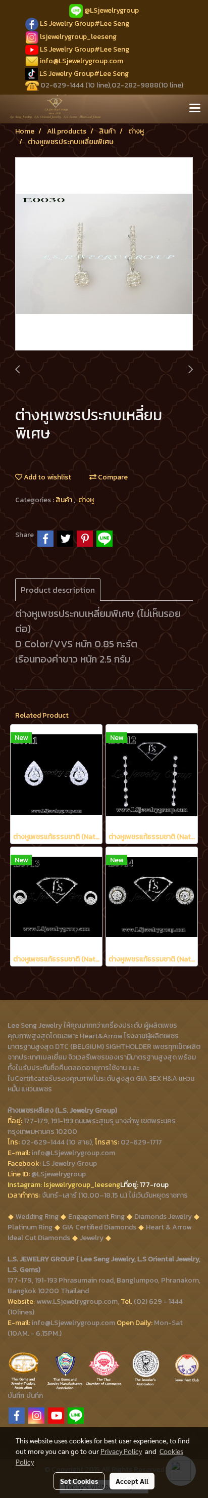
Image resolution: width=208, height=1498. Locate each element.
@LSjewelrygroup (111, 10)
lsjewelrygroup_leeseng (78, 36)
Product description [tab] (58, 590)
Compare (112, 477)
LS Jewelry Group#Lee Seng (84, 23)
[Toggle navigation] (195, 109)
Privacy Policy (121, 1451)
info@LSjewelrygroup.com (81, 61)
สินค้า (65, 500)
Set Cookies (79, 1480)
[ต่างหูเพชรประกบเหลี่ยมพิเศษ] (104, 254)
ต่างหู (86, 500)
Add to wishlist (46, 477)
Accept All (132, 1480)
